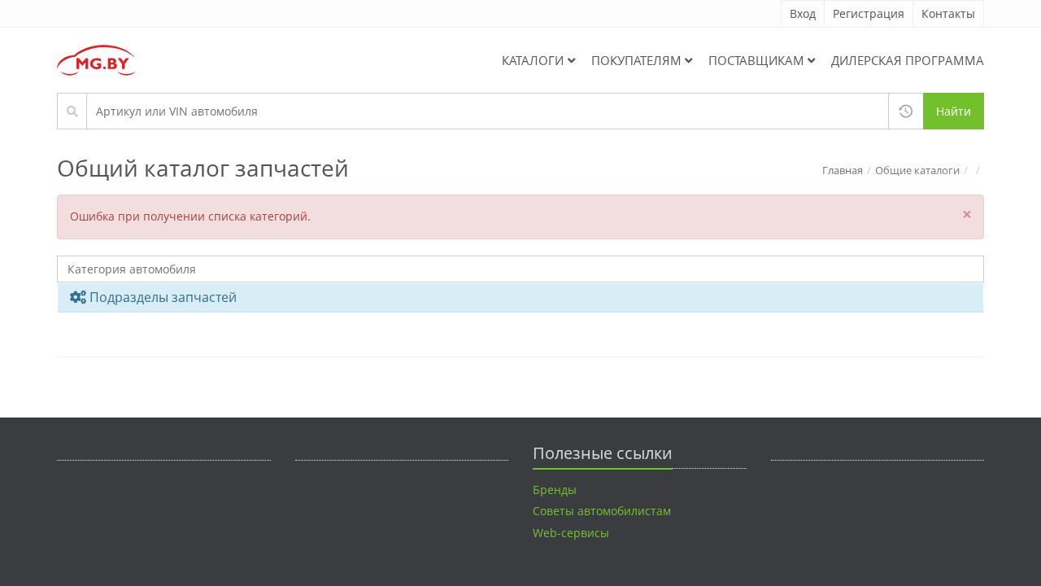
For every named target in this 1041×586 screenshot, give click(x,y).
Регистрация (868, 13)
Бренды (555, 489)
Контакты (948, 13)
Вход (803, 13)
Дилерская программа (907, 60)
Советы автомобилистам (602, 510)
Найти (953, 111)
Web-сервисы (571, 532)
